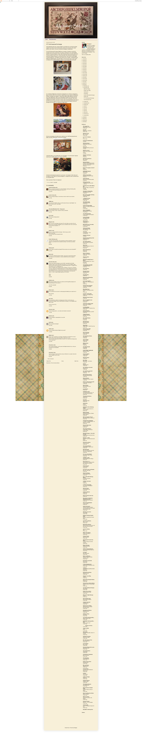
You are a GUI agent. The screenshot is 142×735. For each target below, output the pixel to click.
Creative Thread (86, 536)
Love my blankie (85, 300)
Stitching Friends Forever (88, 297)
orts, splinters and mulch (87, 367)
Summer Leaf (85, 397)
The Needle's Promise (87, 684)
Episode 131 (85, 250)
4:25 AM (50, 276)
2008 (84, 117)
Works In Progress (86, 694)
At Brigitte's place (86, 391)
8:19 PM (50, 356)
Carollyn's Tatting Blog (87, 293)
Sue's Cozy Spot (86, 332)
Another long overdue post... (87, 144)
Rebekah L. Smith (86, 437)
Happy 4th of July (86, 573)
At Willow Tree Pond (87, 481)
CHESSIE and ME (86, 457)
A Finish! (84, 482)
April (85, 110)
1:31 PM (50, 295)
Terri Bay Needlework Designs (88, 587)
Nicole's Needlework (87, 249)
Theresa (50, 247)
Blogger (75, 727)
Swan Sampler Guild (87, 598)
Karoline (50, 315)
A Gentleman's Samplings (88, 654)
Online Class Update (86, 637)
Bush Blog (85, 360)
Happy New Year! (86, 666)
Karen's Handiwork (86, 210)
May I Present (85, 159)
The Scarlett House (86, 650)
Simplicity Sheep (85, 681)
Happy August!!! (85, 340)
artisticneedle (85, 704)
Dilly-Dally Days (86, 321)
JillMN (50, 201)
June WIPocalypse (86, 272)
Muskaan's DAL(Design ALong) (88, 175)
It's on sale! (85, 318)
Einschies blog (51, 261)
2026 (84, 58)
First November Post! (87, 99)
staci (50, 298)
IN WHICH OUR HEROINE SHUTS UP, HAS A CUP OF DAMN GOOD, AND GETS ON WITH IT (88, 164)
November (86, 87)
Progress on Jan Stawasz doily (88, 294)
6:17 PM (50, 218)
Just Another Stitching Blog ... (88, 617)
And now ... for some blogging (88, 702)
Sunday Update (85, 354)
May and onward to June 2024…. (88, 242)
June (85, 107)
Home (46, 39)
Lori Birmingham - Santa (87, 232)
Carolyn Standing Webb (87, 205)
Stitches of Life (86, 133)
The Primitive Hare (86, 201)
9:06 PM (50, 244)
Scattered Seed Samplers (87, 285)
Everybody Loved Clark (87, 560)
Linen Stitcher (85, 643)
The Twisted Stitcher (87, 241)
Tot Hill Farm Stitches (87, 520)
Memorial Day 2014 (86, 648)
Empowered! (85, 347)
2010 (84, 83)
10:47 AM (50, 325)
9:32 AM (50, 286)
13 (83, 137)
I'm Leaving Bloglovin (86, 329)
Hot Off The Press (86, 537)
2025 (84, 60)
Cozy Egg (85, 552)
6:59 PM (50, 235)
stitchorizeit (85, 403)
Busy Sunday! (85, 644)
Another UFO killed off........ (87, 533)
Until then (84, 155)
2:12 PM (50, 205)
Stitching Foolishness (87, 158)
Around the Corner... (86, 611)
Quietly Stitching (86, 310)
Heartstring (85, 325)
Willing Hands (85, 343)
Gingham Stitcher (86, 680)
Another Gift (86, 96)
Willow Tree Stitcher (87, 532)
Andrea (50, 328)
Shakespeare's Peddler (87, 605)
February (85, 113)
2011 (84, 81)
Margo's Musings (86, 545)
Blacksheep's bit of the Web (88, 224)
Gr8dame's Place (86, 613)
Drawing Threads (86, 701)
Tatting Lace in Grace (87, 174)
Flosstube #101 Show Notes (87, 375)
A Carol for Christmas (86, 225)
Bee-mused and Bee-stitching (88, 194)
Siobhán (50, 280)
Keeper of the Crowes (87, 661)
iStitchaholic (85, 220)
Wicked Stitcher (86, 378)
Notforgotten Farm (86, 182)
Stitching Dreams (86, 143)
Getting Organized (86, 333)
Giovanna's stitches (87, 442)
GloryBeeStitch (86, 274)
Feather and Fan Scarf (86, 622)
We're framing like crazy (87, 386)
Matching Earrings (86, 199)
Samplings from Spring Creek (88, 237)
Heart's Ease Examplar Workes (88, 579)
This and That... (85, 674)
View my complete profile (86, 54)
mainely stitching (52, 187)
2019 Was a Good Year (86, 315)
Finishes (84, 404)
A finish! (84, 595)
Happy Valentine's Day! (86, 618)
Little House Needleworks (88, 140)
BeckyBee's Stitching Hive (88, 709)
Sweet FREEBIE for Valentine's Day (89, 308)
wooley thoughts (86, 217)
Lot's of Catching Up (86, 640)
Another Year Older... (87, 90)
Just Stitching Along (87, 213)
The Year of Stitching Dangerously (88, 549)
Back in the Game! (86, 655)
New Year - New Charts (86, 470)
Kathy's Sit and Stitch (87, 591)
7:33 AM (50, 318)
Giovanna (50, 309)
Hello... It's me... (85, 521)
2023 (84, 63)
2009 (84, 84)
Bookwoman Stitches (87, 524)
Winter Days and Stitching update (88, 179)
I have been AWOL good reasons (88, 147)
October (85, 101)
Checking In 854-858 (86, 195)
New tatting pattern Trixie (87, 192)
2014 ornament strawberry (87, 599)
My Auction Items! (86, 322)
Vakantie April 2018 (86, 400)
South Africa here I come (87, 592)
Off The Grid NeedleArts (87, 502)
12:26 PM (50, 191)
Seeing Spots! (85, 651)
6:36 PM (50, 227)
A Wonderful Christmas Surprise (88, 379)
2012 (84, 80)
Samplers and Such (86, 235)
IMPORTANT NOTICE (86, 202)
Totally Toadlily (86, 628)
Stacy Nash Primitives (87, 428)
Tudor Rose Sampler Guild (88, 303)
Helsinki (84, 168)
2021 (84, 66)
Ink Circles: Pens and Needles (88, 469)
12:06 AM (50, 258)
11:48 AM (50, 331)
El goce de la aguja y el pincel (88, 167)
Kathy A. (50, 230)
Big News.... (85, 344)
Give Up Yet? (85, 561)
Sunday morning (85, 503)
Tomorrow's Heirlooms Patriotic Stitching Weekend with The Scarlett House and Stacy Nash (89, 508)
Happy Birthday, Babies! (87, 127)
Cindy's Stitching (52, 239)
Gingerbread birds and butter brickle (88, 435)
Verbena (84, 363)
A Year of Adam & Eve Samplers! (88, 214)
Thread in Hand (86, 256)
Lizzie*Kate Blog (86, 307)
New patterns (85, 336)
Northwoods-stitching (87, 572)
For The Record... (86, 466)
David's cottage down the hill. (88, 381)
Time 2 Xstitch (85, 339)
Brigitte (50, 335)
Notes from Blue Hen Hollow (88, 693)
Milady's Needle (86, 412)
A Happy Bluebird (86, 314)
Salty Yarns (85, 245)
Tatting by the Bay (86, 228)
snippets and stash (86, 602)
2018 (84, 71)
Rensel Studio (85, 385)
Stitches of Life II (86, 150)
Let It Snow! (85, 614)
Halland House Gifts (87, 328)
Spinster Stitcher (86, 162)
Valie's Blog (85, 631)
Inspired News (85, 668)
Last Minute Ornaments (87, 478)
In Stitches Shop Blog (87, 484)
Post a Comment (51, 358)
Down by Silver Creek (87, 425)
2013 (84, 78)
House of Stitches (86, 253)
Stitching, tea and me (87, 511)
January (85, 115)
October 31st (85, 492)
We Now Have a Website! (87, 304)
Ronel (50, 254)
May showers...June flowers (87, 361)
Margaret (50, 221)
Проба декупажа (85, 364)
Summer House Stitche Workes (89, 583)
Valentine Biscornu (86, 221)
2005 (84, 121)
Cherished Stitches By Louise (88, 647)
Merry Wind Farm (86, 289)
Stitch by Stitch (86, 488)
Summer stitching (86, 443)
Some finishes (85, 172)
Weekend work (85, 368)
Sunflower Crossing (86, 636)
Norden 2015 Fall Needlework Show (88, 565)
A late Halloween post (86, 489)
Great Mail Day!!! (85, 662)
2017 (84, 72)
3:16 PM (50, 305)
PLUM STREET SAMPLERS (88, 350)
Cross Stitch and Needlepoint (87, 485)
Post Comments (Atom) (55, 362)
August (85, 104)
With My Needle (86, 449)
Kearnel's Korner (86, 271)
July (85, 106)
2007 (84, 118)
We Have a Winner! (86, 351)
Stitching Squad (86, 357)
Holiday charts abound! (86, 254)
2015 (84, 75)
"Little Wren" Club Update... (87, 286)
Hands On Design (86, 473)
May (85, 109)
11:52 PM (50, 341)
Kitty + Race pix (85, 134)
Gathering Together (86, 238)
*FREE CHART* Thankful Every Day (89, 326)
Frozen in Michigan (86, 658)
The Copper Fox (86, 126)
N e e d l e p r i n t (86, 461)
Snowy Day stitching (86, 546)
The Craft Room (86, 268)
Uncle (84, 629)
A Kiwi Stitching (86, 178)
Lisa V (50, 215)
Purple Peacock (86, 465)
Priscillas (84, 129)
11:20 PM (50, 250)
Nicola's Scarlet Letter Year (88, 495)
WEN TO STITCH (86, 696)
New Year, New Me (86, 553)
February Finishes (86, 278)
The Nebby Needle (86, 346)
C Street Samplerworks (87, 564)
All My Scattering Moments (88, 548)
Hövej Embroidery (52, 39)
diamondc (85, 146)
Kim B (50, 322)
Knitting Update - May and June (88, 446)
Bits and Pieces (86, 665)
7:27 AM (50, 312)
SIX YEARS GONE (86, 218)
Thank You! (85, 677)
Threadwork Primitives (87, 396)
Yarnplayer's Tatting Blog (87, 191)
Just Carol (85, 231)
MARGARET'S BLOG (87, 171)
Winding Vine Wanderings (88, 277)
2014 (84, 77)
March (85, 112)
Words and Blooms (86, 556)
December (86, 86)
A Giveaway (86, 93)
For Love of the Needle (87, 454)
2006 (84, 120)
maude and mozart (86, 506)
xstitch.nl (85, 567)
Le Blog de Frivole (86, 198)
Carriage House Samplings (88, 420)
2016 (84, 74)
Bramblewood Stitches (87, 610)
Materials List (85, 580)
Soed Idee (85, 399)
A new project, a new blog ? (87, 382)
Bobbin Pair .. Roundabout (87, 130)
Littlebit (84, 673)
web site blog (85, 588)
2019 (84, 69)
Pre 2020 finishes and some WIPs (88, 311)
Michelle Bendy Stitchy (87, 374)
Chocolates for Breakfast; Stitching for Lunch (88, 499)
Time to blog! (85, 512)
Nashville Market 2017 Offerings (88, 458)
